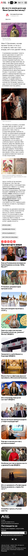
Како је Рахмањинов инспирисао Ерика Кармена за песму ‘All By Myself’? (13, 265)
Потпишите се (9, 526)
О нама (3, 520)
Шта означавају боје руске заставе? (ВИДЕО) (11, 399)
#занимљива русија (8, 229)
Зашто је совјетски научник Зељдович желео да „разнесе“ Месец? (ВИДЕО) (12, 332)
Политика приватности (7, 521)
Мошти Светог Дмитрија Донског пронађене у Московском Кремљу (14, 377)
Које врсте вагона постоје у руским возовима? (11, 442)
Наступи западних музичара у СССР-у (12, 309)
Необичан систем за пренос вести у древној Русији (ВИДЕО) (14, 464)
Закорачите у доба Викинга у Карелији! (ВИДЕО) (12, 355)
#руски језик (6, 225)
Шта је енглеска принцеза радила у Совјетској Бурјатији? (14, 420)
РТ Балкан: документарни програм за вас (11, 288)
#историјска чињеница (9, 237)
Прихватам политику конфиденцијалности (13, 535)
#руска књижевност (8, 233)
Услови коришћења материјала (10, 523)
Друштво (8, 19)
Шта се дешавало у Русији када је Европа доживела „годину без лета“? (13, 487)
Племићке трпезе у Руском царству (11, 510)
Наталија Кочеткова (16, 14)
